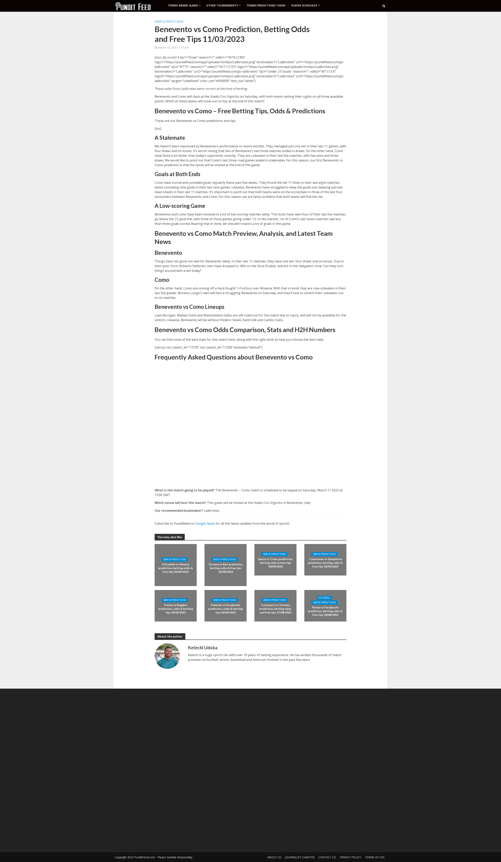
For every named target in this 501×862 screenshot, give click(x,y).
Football (324, 597)
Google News (205, 523)
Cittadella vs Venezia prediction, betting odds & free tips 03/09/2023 (175, 568)
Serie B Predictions (169, 21)
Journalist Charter (299, 857)
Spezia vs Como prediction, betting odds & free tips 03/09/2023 (275, 562)
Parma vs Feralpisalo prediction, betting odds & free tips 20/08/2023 (325, 611)
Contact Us (327, 857)
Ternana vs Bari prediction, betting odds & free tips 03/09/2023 (225, 568)
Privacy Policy (350, 857)
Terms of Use (375, 857)
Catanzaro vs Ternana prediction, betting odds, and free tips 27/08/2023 (275, 608)
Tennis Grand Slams (183, 5)
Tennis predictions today (266, 5)
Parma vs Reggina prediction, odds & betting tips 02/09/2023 (175, 608)
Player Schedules (304, 5)
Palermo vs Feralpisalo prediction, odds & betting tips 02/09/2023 (225, 608)
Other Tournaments (222, 5)
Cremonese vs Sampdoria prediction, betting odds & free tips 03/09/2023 (325, 562)
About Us (274, 857)
